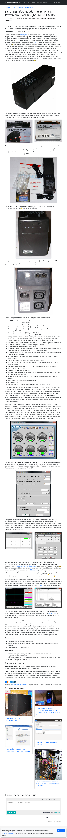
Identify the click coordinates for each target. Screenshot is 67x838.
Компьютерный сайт (13, 2)
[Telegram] (13, 682)
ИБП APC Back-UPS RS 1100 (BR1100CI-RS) (16, 719)
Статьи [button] (32, 2)
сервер (41, 585)
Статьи (14, 7)
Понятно (61, 831)
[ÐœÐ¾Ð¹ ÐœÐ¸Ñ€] (11, 682)
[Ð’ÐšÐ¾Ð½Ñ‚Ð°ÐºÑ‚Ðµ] (6, 682)
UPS (26, 18)
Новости (26, 2)
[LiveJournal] (15, 682)
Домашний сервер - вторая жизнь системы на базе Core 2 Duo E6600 (48, 784)
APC (36, 43)
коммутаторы (21, 566)
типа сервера (24, 35)
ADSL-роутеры (31, 566)
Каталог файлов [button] (42, 2)
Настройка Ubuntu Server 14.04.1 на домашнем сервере (18, 750)
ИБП (38, 18)
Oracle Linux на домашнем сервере (46, 743)
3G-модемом (34, 570)
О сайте (58, 2)
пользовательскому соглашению (33, 832)
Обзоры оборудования (25, 7)
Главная (7, 7)
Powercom (43, 18)
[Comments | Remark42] (33, 810)
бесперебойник (51, 18)
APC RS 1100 (52, 614)
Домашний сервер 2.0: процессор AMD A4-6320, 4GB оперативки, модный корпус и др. (48, 711)
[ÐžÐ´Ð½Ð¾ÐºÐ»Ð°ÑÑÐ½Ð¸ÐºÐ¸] (8, 682)
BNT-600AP (8, 20)
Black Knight (32, 18)
